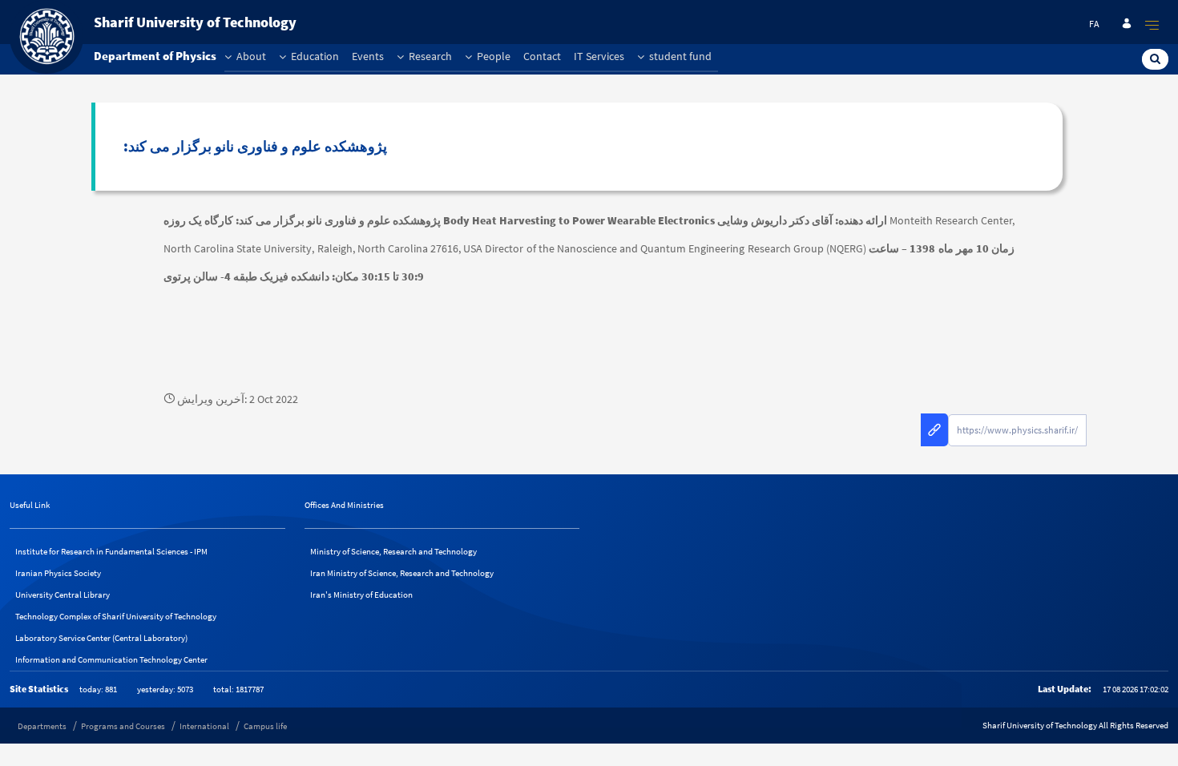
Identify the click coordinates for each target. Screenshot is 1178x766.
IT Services (599, 56)
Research (429, 56)
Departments (42, 726)
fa (1094, 24)
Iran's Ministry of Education (361, 594)
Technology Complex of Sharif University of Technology (115, 616)
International (204, 726)
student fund (679, 56)
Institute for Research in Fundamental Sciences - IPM (111, 551)
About (250, 56)
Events (368, 56)
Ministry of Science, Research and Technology (393, 551)
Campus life (265, 726)
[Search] (1155, 58)
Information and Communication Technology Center (111, 659)
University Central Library (62, 594)
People (492, 56)
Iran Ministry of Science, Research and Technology (402, 573)
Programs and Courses (123, 726)
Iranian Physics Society (58, 573)
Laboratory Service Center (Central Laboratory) (101, 637)
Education (313, 56)
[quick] (1152, 25)
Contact (542, 56)
